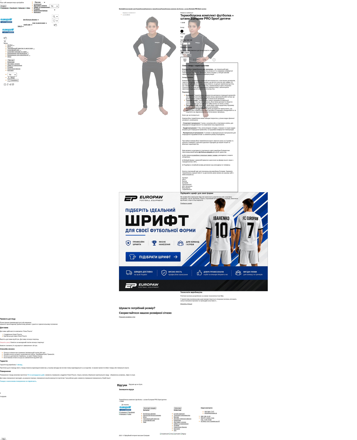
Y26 (187, 40)
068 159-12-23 (205, 416)
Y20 (181, 40)
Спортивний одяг (13, 50)
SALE (9, 57)
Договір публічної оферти (182, 419)
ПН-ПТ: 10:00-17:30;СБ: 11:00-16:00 (207, 419)
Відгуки (176, 417)
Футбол (9, 45)
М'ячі (9, 47)
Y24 (184, 40)
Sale (144, 422)
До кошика (187, 55)
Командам (10, 62)
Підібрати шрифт (186, 203)
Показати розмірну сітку (127, 317)
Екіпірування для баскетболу (17, 53)
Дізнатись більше (186, 304)
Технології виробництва (182, 415)
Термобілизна (140, 9)
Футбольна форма (149, 414)
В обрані (186, 52)
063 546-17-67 (209, 411)
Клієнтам (178, 408)
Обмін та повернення (41, 7)
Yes (3, 439)
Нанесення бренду (41, 10)
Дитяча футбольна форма (152, 415)
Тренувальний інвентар (151, 419)
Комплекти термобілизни (153, 9)
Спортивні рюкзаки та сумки (16, 52)
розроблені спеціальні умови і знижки (205, 155)
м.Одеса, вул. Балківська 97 (210, 421)
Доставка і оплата (40, 5)
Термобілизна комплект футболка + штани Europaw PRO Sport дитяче (183, 9)
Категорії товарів (149, 408)
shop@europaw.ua (211, 413)
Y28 (190, 40)
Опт (175, 430)
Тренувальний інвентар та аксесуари (20, 48)
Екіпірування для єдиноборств (17, 55)
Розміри (37, 9)
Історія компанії (179, 414)
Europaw (121, 9)
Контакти (37, 12)
